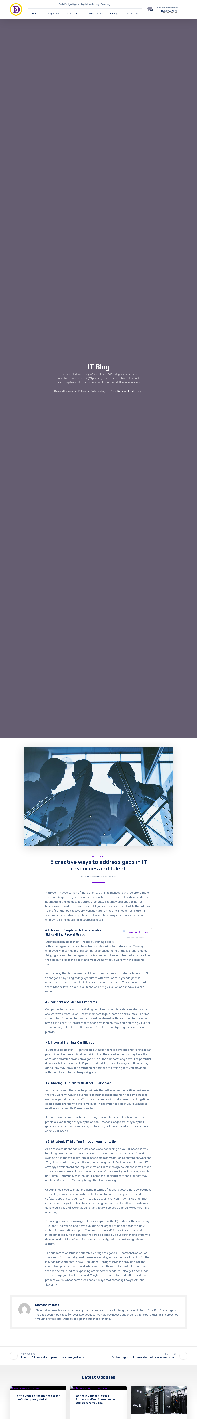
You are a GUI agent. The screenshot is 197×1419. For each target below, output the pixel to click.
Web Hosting (98, 856)
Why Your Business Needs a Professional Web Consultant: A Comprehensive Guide (95, 1399)
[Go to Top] (191, 1412)
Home (34, 13)
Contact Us (131, 13)
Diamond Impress (93, 876)
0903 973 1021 (169, 11)
